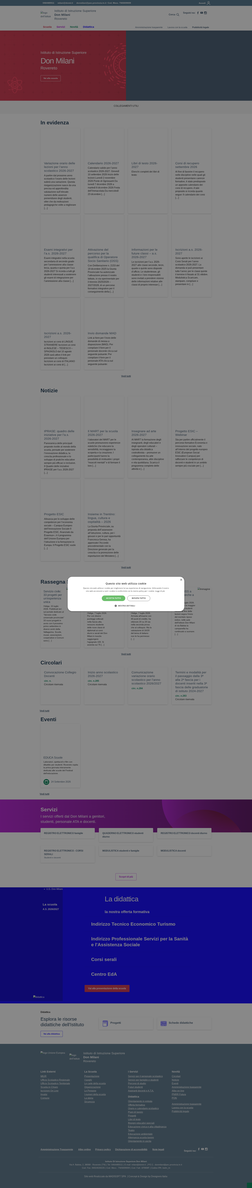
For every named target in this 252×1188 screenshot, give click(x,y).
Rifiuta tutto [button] (139, 598)
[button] (126, 606)
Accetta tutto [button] (113, 598)
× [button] (181, 580)
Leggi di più (160, 591)
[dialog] (126, 594)
